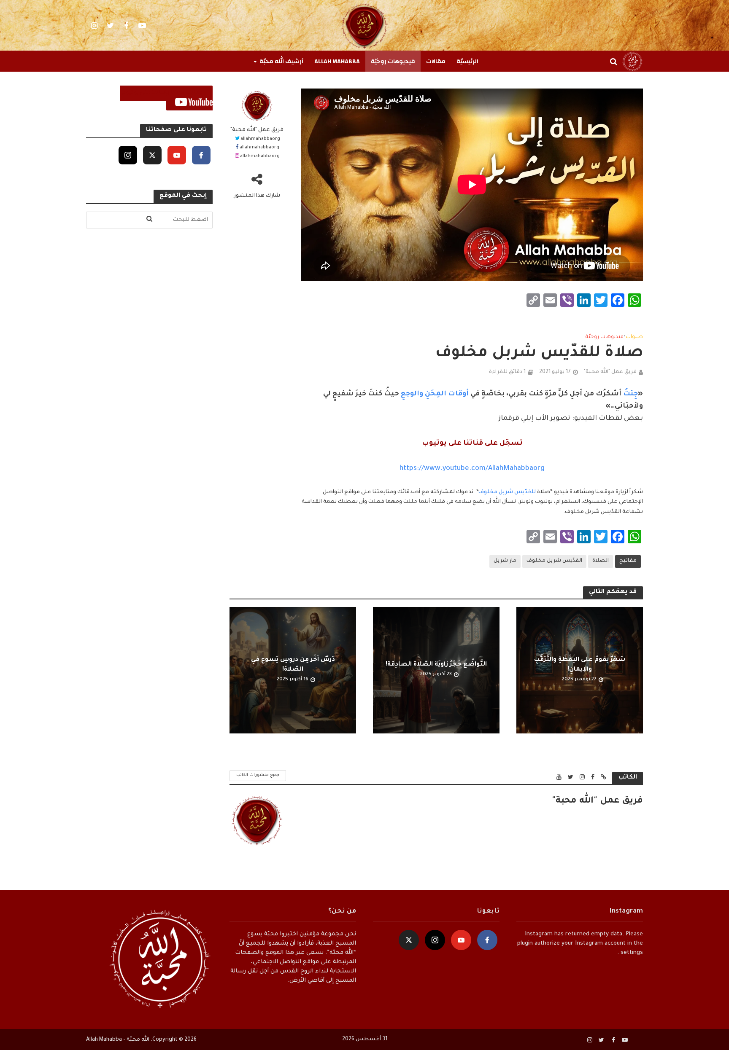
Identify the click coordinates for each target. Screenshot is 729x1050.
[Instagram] (128, 155)
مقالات (436, 61)
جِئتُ (629, 394)
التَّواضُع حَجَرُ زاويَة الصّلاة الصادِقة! (436, 664)
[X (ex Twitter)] (152, 155)
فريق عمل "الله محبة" (257, 130)
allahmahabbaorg (260, 139)
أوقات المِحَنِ (446, 394)
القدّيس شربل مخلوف (554, 561)
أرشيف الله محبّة (281, 61)
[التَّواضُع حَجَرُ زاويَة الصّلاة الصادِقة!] (436, 670)
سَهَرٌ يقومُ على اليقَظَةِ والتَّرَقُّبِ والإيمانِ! (579, 665)
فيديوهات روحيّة (393, 61)
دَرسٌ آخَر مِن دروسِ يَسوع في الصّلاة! (293, 665)
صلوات (634, 337)
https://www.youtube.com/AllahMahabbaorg (472, 469)
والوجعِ (411, 394)
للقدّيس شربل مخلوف (507, 492)
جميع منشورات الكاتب (257, 775)
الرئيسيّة (467, 61)
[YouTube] (176, 155)
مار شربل (505, 561)
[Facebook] (201, 155)
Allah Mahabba (337, 61)
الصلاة (600, 561)
